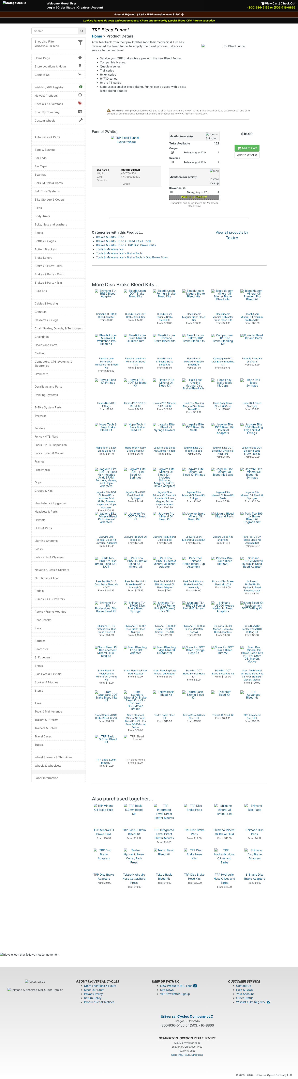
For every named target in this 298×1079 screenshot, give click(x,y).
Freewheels (42, 469)
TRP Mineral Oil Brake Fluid (104, 832)
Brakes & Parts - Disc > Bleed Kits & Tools (123, 241)
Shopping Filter (45, 41)
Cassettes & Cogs (46, 320)
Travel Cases (43, 736)
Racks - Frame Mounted (50, 611)
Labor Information (46, 778)
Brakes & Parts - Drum (49, 274)
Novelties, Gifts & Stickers (52, 570)
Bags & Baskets (45, 149)
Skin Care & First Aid (48, 674)
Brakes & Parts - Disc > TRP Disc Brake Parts (126, 245)
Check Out (288, 3)
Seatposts (41, 649)
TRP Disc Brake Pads (194, 832)
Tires (38, 703)
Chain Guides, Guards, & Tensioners (58, 328)
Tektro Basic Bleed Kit (164, 876)
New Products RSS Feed (176, 985)
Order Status (66, 7)
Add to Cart (249, 148)
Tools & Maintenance (48, 711)
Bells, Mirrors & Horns (49, 183)
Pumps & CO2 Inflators (50, 599)
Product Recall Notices (99, 1002)
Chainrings (42, 336)
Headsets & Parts (46, 511)
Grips (38, 482)
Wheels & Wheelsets (48, 765)
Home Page (42, 58)
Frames (39, 461)
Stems (39, 690)
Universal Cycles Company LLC (187, 1016)
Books (39, 232)
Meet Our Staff (94, 989)
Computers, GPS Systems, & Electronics (53, 363)
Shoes (39, 665)
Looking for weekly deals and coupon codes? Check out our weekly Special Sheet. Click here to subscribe (149, 20)
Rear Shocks (43, 620)
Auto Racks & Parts (47, 137)
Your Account (245, 994)
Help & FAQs (244, 989)
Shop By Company (47, 112)
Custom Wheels (45, 120)
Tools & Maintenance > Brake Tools (119, 253)
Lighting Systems (46, 540)
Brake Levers (43, 257)
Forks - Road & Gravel (49, 453)
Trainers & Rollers (46, 728)
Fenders (40, 428)
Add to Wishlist (247, 155)
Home (97, 36)
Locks (39, 549)
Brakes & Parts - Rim (48, 282)
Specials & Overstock (49, 104)
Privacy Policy (93, 994)
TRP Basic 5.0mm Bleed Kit (134, 832)
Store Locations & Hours (50, 66)
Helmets (40, 519)
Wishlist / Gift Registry (49, 87)
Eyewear (40, 415)
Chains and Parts (46, 345)
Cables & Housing (46, 303)
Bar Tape (41, 166)
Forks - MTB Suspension (51, 445)
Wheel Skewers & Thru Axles (53, 757)
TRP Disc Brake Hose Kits (194, 876)
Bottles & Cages (45, 241)
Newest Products (46, 95)
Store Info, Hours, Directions (187, 1054)
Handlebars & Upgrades (50, 503)
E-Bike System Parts (48, 407)
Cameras (40, 311)
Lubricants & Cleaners (49, 557)
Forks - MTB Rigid (46, 436)
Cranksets (41, 374)
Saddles (40, 640)
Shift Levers (42, 657)
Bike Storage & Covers (49, 199)
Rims (38, 628)
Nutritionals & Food (47, 578)
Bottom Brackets (46, 249)
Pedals (39, 590)
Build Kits (41, 291)
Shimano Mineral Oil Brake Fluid (224, 832)
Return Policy (93, 998)
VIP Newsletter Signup (175, 994)
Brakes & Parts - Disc (49, 266)
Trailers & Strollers (46, 719)
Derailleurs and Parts (48, 386)
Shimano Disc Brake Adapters (254, 876)
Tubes (39, 744)
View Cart (271, 3)
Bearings (40, 174)
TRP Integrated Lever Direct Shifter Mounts (164, 834)
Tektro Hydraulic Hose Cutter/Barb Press (134, 878)
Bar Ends (40, 158)
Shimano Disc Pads (255, 832)
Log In (51, 7)
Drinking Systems (46, 394)
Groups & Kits (44, 490)
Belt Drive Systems (47, 191)
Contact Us (42, 74)
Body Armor (42, 216)
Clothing (40, 353)
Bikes (38, 207)
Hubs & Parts (43, 528)
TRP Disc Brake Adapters (103, 876)
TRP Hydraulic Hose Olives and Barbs (224, 878)
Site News (167, 989)
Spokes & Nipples (46, 682)
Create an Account (90, 7)
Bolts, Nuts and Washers (51, 224)
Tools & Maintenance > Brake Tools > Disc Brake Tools (132, 257)
